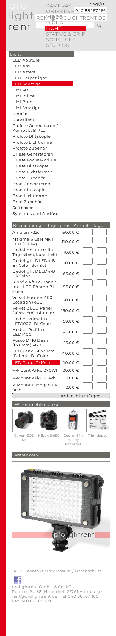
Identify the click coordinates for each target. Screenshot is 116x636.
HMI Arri (21, 89)
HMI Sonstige (26, 107)
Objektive (60, 11)
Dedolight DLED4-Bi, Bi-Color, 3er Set (35, 263)
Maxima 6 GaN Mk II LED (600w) (33, 241)
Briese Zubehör (28, 177)
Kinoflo (20, 113)
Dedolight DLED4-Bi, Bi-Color (35, 273)
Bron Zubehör (27, 201)
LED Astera (24, 72)
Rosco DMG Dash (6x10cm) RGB (30, 342)
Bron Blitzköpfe (29, 189)
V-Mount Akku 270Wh (35, 370)
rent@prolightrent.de (34, 596)
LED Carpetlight (29, 78)
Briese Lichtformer (32, 171)
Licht (53, 28)
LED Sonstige (26, 83)
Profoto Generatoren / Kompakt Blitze (35, 128)
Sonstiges (61, 40)
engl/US (98, 3)
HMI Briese (24, 95)
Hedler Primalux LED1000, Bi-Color (31, 321)
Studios (57, 45)
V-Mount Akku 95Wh (34, 378)
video (54, 17)
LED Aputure (26, 60)
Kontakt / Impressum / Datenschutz (64, 571)
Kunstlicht (23, 119)
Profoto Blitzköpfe (31, 136)
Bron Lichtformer (30, 195)
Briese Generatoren (33, 154)
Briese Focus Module (34, 160)
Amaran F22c (26, 232)
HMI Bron (22, 101)
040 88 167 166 (90, 10)
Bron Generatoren (31, 183)
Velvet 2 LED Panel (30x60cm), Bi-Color (33, 310)
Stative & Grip (65, 34)
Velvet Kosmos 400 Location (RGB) (32, 299)
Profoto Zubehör (29, 148)
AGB (18, 571)
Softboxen (23, 207)
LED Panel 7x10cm (32, 362)
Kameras (58, 6)
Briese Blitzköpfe (30, 166)
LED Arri (21, 66)
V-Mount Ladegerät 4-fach (35, 387)
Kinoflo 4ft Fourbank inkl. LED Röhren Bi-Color (34, 286)
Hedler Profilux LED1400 (28, 332)
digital (56, 23)
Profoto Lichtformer (33, 142)
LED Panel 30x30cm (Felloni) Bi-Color (33, 353)
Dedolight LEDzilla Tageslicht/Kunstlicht (35, 252)
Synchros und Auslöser (36, 213)
